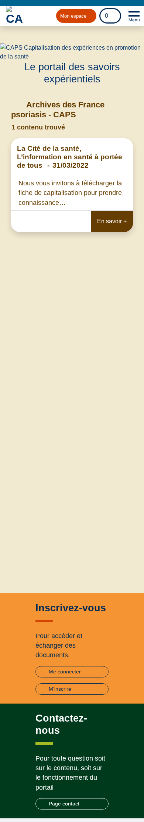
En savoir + (112, 221)
